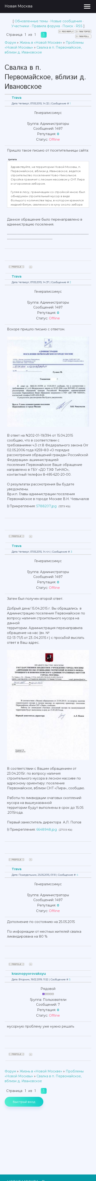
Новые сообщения (66, 21)
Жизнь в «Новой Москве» (41, 42)
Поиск (67, 26)
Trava (16, 98)
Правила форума (46, 26)
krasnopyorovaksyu (29, 974)
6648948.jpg (46, 829)
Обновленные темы (31, 21)
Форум (10, 42)
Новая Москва (18, 6)
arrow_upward (85, 1170)
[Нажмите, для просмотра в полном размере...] (48, 426)
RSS (79, 26)
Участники (20, 26)
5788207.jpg (46, 506)
